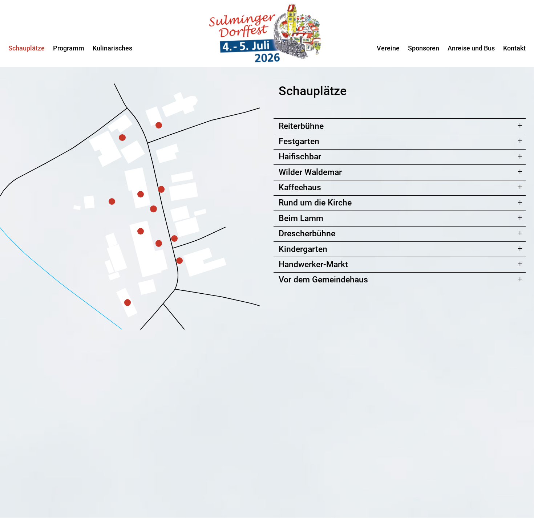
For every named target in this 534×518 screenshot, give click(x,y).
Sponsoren (423, 48)
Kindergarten (303, 249)
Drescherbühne (307, 233)
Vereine (388, 48)
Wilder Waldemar (310, 172)
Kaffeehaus (300, 187)
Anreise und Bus (471, 48)
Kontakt (514, 48)
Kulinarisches (112, 48)
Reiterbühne (301, 126)
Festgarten (299, 141)
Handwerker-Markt (313, 264)
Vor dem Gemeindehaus (323, 280)
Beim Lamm (301, 218)
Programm (68, 48)
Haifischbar (300, 157)
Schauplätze (26, 48)
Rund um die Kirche (315, 203)
